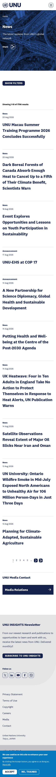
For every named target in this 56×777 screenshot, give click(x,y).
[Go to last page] (41, 561)
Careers (6, 713)
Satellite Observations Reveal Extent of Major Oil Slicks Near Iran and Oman (26, 439)
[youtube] (18, 675)
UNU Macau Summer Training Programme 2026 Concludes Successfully (26, 130)
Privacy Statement (12, 694)
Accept (9, 771)
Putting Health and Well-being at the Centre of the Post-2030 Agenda (25, 342)
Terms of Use (9, 700)
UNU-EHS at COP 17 (19, 262)
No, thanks (29, 771)
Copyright (7, 706)
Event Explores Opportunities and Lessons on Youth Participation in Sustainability (26, 225)
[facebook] (24, 675)
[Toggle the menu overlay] (51, 5)
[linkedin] (11, 675)
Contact (6, 725)
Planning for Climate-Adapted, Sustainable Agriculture (22, 537)
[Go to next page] (36, 561)
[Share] (12, 46)
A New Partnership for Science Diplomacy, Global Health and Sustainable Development (26, 299)
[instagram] (31, 675)
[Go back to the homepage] (11, 5)
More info (6, 764)
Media (5, 719)
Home (5, 16)
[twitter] (5, 675)
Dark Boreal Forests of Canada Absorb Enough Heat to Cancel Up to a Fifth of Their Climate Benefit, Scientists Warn (27, 176)
